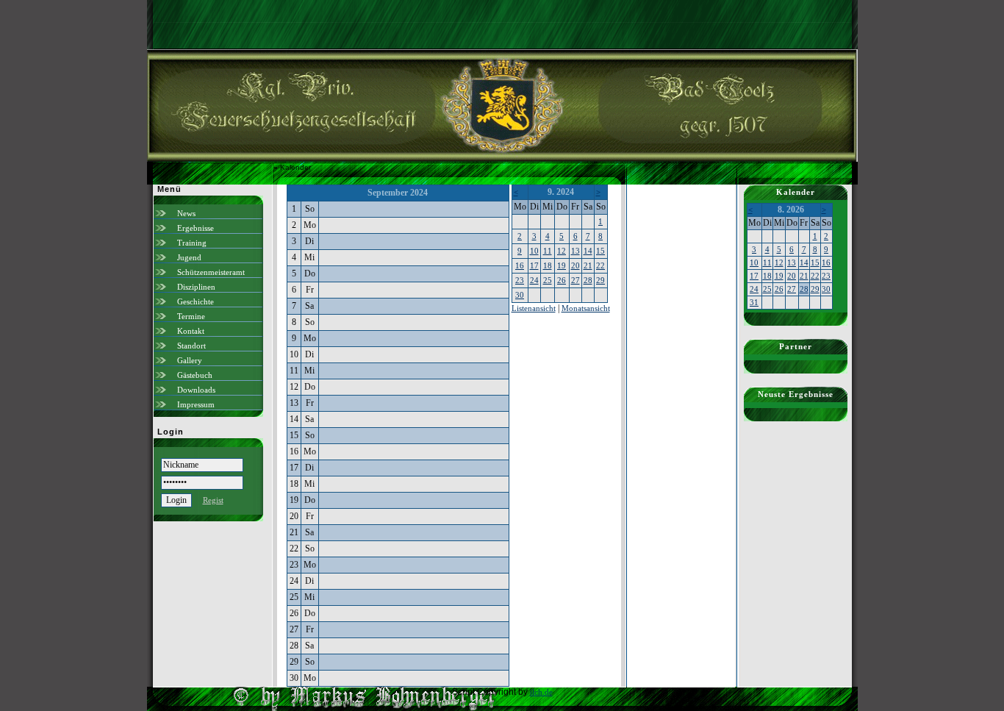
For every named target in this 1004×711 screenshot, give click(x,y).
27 (575, 280)
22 (600, 265)
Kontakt (190, 330)
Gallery (189, 360)
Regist (213, 500)
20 (575, 265)
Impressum (196, 404)
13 (575, 250)
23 (519, 280)
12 (561, 250)
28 (588, 280)
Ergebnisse (195, 228)
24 (534, 280)
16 (519, 265)
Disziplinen (196, 286)
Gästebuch (194, 375)
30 (519, 294)
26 (561, 280)
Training (192, 242)
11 (547, 250)
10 (534, 250)
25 (547, 280)
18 (547, 265)
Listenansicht (534, 308)
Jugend (189, 257)
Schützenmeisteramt (211, 272)
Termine (191, 316)
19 (561, 265)
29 (600, 280)
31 (754, 302)
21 (588, 265)
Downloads (196, 389)
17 (534, 265)
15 (600, 250)
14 (588, 250)
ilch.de (541, 691)
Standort (191, 345)
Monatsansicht (586, 308)
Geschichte (195, 301)
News (186, 213)
